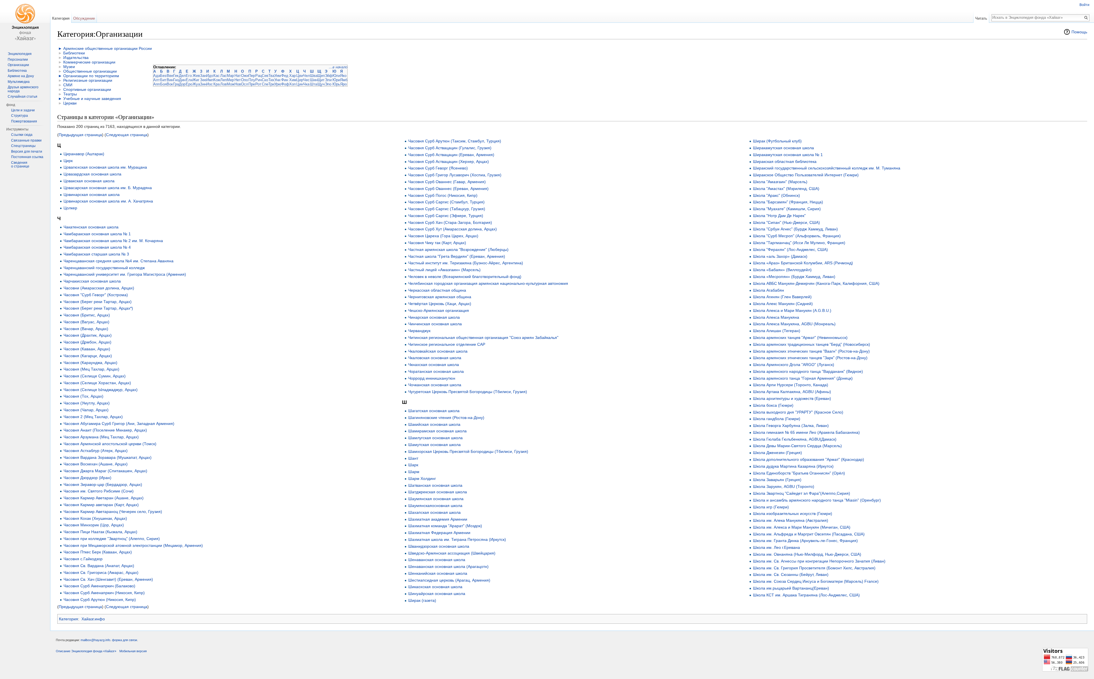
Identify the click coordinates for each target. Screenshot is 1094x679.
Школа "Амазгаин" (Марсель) (780, 181)
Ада (156, 75)
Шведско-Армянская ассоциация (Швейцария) (451, 553)
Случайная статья (22, 97)
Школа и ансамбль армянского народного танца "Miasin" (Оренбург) (817, 500)
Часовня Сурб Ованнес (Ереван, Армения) (448, 188)
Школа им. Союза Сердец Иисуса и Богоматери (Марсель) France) (816, 581)
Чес (306, 80)
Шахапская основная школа (434, 512)
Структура (19, 116)
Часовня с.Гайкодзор (83, 559)
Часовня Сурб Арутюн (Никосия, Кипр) (100, 599)
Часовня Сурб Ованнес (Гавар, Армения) (447, 181)
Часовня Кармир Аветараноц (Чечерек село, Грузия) (113, 511)
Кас (216, 75)
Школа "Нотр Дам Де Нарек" (779, 215)
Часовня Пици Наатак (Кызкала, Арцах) (100, 531)
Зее (203, 80)
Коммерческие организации (89, 62)
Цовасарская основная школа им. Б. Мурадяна (108, 187)
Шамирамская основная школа (437, 431)
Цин (299, 84)
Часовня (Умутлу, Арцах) (87, 403)
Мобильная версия (133, 651)
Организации (18, 65)
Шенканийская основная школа (437, 573)
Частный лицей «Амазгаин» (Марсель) (444, 269)
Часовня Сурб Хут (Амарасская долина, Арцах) (452, 229)
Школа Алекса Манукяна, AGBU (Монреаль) (794, 324)
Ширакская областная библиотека (785, 161)
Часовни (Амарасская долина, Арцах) (99, 288)
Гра (176, 84)
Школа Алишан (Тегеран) (776, 330)
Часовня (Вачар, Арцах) (86, 328)
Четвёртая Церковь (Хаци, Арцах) (439, 303)
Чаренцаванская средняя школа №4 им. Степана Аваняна (119, 261)
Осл (244, 84)
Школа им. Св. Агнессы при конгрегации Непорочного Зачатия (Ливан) (819, 561)
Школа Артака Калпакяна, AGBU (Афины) (792, 391)
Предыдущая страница (80, 134)
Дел (182, 75)
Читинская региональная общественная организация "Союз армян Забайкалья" (483, 337)
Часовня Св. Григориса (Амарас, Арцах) (101, 572)
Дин (182, 80)
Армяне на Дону (21, 76)
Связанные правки (26, 140)
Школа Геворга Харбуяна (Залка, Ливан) (791, 425)
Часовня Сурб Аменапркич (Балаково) (99, 586)
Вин (170, 80)
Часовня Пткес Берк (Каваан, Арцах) (98, 552)
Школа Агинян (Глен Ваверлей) (782, 296)
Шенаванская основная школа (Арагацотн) (448, 566)
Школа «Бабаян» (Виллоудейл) (782, 269)
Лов (223, 84)
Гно (176, 80)
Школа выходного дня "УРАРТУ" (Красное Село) (798, 412)
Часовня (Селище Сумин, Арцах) (95, 376)
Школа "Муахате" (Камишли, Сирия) (787, 208)
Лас (223, 75)
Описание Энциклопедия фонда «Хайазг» (86, 651)
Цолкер (70, 208)
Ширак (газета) (422, 600)
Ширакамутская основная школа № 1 (788, 154)
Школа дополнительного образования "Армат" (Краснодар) (808, 459)
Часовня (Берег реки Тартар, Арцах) (98, 301)
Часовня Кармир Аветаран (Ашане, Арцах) (104, 498)
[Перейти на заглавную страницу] (25, 23)
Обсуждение (84, 18)
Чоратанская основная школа (436, 371)
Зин (203, 84)
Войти (1084, 5)
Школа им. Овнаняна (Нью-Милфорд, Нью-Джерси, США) (807, 554)
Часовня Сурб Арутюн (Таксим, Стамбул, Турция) (454, 141)
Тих (271, 80)
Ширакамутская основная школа (783, 148)
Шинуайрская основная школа (436, 593)
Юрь (336, 84)
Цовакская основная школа (89, 181)
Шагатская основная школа (434, 410)
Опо (244, 80)
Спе (265, 84)
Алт (156, 80)
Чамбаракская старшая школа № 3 (96, 254)
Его (189, 75)
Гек (176, 75)
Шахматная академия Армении (437, 519)
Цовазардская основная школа (92, 174)
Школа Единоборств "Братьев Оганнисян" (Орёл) (799, 473)
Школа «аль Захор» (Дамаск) (780, 256)
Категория (68, 619)
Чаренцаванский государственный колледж (104, 267)
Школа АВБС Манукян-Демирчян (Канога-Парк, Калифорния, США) (816, 283)
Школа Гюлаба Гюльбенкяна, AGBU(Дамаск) (794, 439)
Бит (163, 80)
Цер (299, 80)
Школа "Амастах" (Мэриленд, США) (786, 188)
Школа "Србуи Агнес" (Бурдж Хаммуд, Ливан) (795, 229)
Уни (277, 80)
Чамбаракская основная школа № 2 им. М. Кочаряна (113, 240)
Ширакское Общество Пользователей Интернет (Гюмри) (806, 175)
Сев (265, 75)
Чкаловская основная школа (434, 357)
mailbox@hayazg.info (95, 640)
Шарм (413, 471)
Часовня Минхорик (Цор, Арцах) (94, 525)
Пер (251, 75)
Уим (277, 75)
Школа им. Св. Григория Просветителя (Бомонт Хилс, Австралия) (814, 568)
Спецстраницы (23, 146)
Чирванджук (419, 330)
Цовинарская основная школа (92, 194)
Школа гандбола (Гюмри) (776, 418)
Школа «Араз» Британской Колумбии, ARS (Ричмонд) (803, 263)
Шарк (413, 465)
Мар (230, 75)
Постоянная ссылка (27, 157)
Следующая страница (126, 134)
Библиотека (17, 71)
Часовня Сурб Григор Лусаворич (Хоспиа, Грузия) (454, 175)
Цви (299, 75)
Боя (163, 84)
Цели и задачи (23, 110)
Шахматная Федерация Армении (439, 532)
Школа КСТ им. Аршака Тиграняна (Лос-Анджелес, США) (806, 595)
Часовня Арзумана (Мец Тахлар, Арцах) (101, 437)
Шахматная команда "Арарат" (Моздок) (445, 525)
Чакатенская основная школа (91, 227)
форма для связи (124, 640)
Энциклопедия (20, 54)
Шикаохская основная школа (435, 586)
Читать (981, 18)
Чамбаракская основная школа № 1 (97, 234)
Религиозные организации (87, 80)
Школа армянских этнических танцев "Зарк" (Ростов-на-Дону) (810, 357)
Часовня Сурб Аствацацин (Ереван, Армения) (451, 154)
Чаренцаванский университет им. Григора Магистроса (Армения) (125, 274)
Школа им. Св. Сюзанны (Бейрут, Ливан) (790, 574)
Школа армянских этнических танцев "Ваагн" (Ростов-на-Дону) (811, 351)
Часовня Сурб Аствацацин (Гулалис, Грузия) (449, 148)
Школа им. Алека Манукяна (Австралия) (790, 520)
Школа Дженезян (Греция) (777, 452)
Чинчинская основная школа (435, 324)
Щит (320, 80)
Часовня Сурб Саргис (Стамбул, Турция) (446, 202)
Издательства (76, 57)
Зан (203, 75)
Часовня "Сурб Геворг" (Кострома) (96, 295)
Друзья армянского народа (23, 89)
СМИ (67, 85)
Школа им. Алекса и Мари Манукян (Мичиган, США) (801, 527)
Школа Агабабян (768, 290)
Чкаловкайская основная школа (438, 351)
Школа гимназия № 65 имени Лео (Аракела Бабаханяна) (806, 432)
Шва (313, 75)
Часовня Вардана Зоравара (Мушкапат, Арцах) (108, 457)
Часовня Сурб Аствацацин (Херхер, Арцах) (448, 161)
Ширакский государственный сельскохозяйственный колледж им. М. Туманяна (826, 168)
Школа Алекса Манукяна (776, 317)
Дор (182, 84)
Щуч (321, 84)
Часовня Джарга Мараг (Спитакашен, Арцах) (105, 471)
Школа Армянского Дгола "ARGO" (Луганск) (793, 364)
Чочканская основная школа (434, 385)
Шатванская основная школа (435, 485)
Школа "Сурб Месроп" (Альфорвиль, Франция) (797, 236)
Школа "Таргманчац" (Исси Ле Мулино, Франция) (799, 242)
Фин (284, 80)
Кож (216, 80)
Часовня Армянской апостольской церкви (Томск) (110, 443)
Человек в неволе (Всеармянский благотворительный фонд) (464, 276)
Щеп (321, 75)
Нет (237, 80)
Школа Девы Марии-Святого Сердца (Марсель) (797, 445)
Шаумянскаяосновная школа (435, 505)
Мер (230, 80)
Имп (209, 80)
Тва (271, 75)
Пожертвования (24, 121)
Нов (237, 84)
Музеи (69, 66)
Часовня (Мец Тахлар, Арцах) (91, 369)
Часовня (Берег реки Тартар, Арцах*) (98, 308)
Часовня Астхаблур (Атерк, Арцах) (96, 450)
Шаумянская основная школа (436, 498)
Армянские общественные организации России (107, 48)
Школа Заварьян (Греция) (777, 479)
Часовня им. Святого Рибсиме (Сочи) (99, 491)
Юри (336, 80)
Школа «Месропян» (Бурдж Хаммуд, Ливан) (794, 276)
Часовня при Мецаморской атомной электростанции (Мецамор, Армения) (133, 545)
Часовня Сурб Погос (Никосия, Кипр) (442, 195)
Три (271, 84)
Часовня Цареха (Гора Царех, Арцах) (443, 236)
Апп (156, 84)
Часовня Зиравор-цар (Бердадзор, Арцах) (103, 484)
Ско (265, 80)
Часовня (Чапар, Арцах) (86, 410)
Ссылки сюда (21, 135)
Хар (292, 75)
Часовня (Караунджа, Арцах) (90, 362)
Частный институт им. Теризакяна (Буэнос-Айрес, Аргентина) (465, 263)
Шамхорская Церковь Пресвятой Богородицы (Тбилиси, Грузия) (468, 451)
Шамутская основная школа (434, 444)
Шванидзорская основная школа (438, 546)
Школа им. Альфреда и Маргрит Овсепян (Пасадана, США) (809, 534)
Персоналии (18, 60)
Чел (306, 75)
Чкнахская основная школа (433, 364)
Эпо (328, 84)
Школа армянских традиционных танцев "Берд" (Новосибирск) (811, 344)
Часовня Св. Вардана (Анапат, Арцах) (99, 565)
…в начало (338, 67)
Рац (258, 75)
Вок (170, 84)
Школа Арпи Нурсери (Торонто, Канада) (790, 385)
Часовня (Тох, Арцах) (83, 396)
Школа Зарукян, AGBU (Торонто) (783, 486)
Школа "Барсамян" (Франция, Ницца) (788, 202)
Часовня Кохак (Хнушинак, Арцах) (95, 518)
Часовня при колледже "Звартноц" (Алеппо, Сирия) (112, 538)
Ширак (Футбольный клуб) (777, 141)
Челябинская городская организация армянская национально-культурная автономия (488, 283)
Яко (343, 75)
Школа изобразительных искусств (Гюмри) (792, 513)
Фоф (285, 84)
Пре (251, 84)
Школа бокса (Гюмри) (773, 405)
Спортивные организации (87, 89)
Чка (306, 84)
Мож (230, 84)
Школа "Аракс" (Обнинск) (776, 195)
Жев (196, 75)
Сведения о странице (20, 165)
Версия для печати (26, 152)
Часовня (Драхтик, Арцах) (88, 335)
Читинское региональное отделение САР (446, 344)
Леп (223, 80)
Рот (258, 84)
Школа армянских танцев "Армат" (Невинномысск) (800, 337)
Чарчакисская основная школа (92, 281)
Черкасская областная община (437, 290)
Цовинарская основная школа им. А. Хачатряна (108, 201)
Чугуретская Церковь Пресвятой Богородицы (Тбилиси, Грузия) (467, 391)
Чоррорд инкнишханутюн (431, 378)
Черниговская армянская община (439, 296)
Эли (328, 80)
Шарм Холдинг (422, 478)
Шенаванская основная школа (436, 559)
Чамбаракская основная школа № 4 (97, 247)
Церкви (70, 103)
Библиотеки (74, 53)
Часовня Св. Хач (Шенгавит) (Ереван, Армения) (108, 579)
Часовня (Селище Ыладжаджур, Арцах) (101, 389)
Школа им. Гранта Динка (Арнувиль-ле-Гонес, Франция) (805, 540)
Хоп (292, 84)
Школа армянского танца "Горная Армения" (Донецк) (803, 378)
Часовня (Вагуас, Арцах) (86, 322)
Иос (209, 84)
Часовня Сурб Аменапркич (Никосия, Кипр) (104, 592)
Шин (313, 80)
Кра (216, 84)
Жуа (196, 84)
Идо (209, 75)
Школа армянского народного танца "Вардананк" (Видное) (808, 371)
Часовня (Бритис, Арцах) (87, 315)
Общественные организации (90, 71)
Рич (258, 80)
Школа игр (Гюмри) (771, 507)
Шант (413, 458)
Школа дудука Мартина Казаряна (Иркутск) (793, 466)
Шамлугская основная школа (435, 437)
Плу (251, 80)
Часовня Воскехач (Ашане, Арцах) (96, 464)
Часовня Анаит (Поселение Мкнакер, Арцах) (105, 430)
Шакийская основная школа (434, 424)
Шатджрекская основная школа (437, 492)
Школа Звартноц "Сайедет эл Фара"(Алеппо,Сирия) (801, 493)
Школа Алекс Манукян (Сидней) (783, 303)
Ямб (343, 80)
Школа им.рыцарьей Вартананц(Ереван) (791, 588)
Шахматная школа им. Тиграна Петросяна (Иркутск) (457, 539)
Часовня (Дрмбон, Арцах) (87, 342)
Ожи (244, 75)
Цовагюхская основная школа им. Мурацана (105, 167)
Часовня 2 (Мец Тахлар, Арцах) (93, 416)
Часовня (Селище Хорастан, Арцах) (97, 383)
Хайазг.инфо (93, 619)
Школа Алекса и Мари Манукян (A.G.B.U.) (792, 310)
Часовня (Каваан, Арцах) (87, 349)
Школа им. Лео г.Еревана (776, 547)
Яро (343, 84)
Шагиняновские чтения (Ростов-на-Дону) (446, 417)
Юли (336, 75)
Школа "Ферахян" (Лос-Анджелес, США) (790, 249)
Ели (189, 80)
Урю (277, 84)
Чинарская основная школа (434, 317)
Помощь (1079, 32)
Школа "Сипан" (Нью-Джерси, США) (786, 222)
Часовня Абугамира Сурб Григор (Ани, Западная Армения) (119, 423)
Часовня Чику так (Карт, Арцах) (437, 242)
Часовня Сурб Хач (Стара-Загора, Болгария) (450, 222)
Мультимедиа (19, 82)
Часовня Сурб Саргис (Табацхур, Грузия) (446, 208)
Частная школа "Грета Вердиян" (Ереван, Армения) (456, 256)
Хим (292, 80)
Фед (284, 75)
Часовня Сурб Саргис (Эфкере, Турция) (445, 215)
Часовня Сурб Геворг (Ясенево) (438, 168)
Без (163, 75)
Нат (237, 75)
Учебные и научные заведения (92, 98)
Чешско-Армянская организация (438, 310)
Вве (170, 75)
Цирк (68, 160)
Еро (189, 84)
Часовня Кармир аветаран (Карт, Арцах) (101, 504)
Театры (70, 94)
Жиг (196, 80)
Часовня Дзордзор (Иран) (87, 477)
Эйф (328, 75)
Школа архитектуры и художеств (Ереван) (792, 398)
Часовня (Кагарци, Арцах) (88, 355)
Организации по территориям (91, 75)
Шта (313, 84)
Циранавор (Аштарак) (84, 154)
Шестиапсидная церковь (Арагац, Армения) (449, 580)
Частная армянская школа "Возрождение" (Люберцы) (458, 249)
